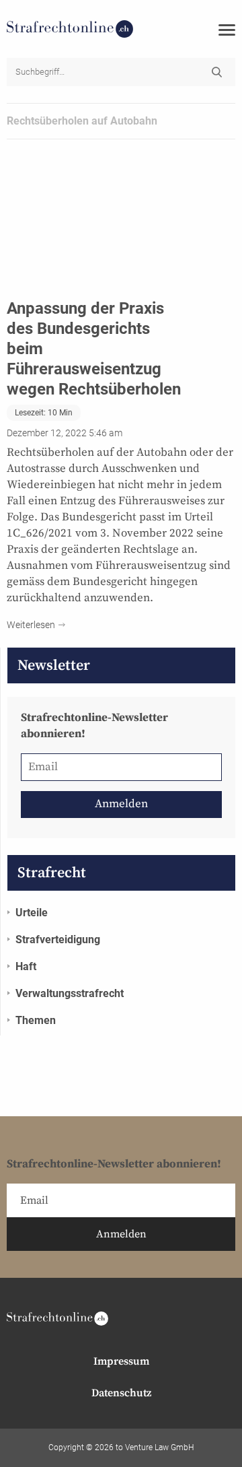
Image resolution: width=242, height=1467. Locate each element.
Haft (25, 966)
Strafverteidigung (57, 939)
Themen (35, 1020)
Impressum (121, 1361)
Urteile (31, 912)
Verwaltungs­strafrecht (69, 993)
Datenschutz (121, 1393)
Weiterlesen (31, 624)
